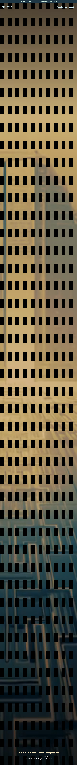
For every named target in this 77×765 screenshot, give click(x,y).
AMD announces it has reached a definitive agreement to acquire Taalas (38, 1)
